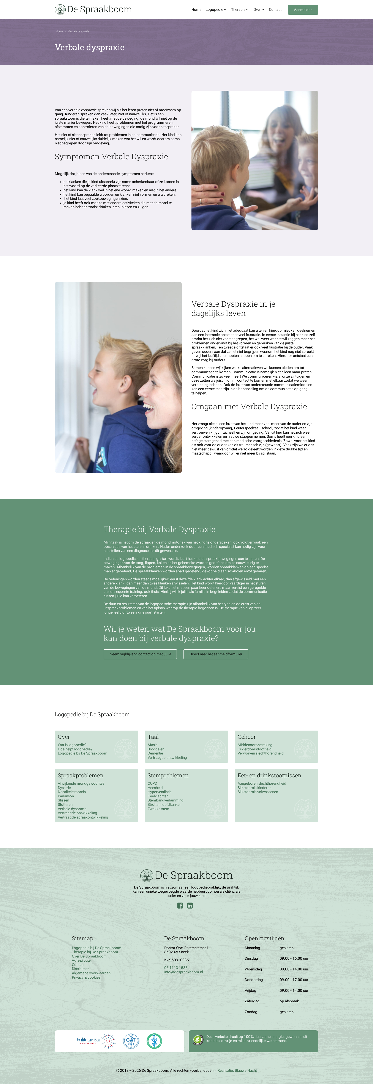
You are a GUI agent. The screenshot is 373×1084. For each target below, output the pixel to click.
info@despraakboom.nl (183, 972)
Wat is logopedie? (72, 745)
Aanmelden (303, 10)
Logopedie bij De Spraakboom (82, 753)
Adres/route (81, 960)
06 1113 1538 (176, 967)
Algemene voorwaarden (91, 973)
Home (59, 31)
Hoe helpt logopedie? (75, 749)
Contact (78, 965)
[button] (216, 9)
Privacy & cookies (86, 977)
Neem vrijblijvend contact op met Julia (140, 654)
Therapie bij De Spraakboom (95, 952)
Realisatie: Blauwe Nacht (237, 1070)
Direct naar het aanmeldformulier (216, 654)
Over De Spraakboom (89, 956)
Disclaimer (80, 969)
